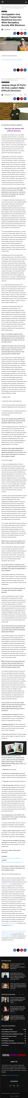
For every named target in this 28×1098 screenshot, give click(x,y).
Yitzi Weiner (7, 29)
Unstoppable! (8, 6)
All (19, 994)
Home (2, 6)
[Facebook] (14, 33)
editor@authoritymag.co (13, 1075)
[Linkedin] (25, 33)
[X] (18, 33)
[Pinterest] (21, 33)
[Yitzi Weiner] (2, 29)
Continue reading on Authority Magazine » (11, 60)
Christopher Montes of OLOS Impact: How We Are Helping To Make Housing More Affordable (17, 1017)
